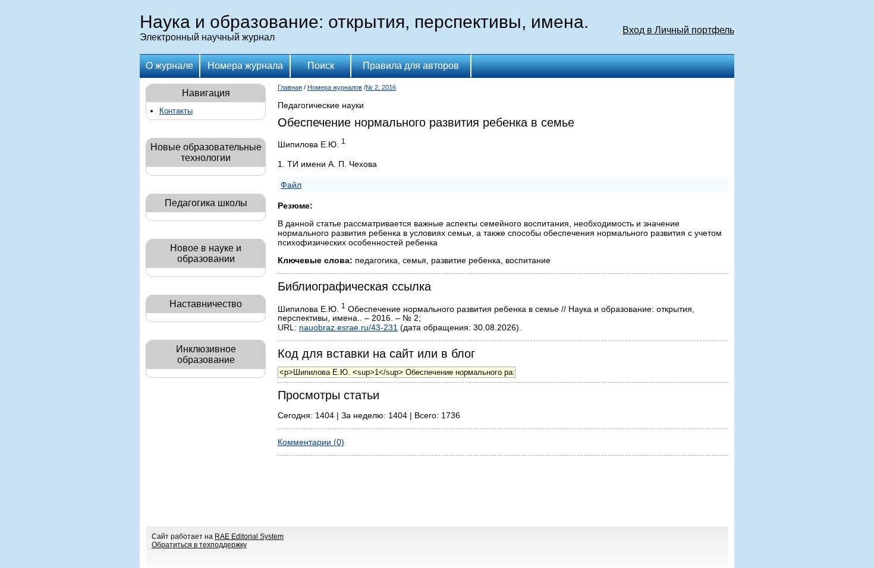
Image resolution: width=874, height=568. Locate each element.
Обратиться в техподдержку (199, 545)
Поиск (320, 66)
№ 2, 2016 (381, 87)
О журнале (169, 66)
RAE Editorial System (249, 536)
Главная (290, 87)
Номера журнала (245, 66)
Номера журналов (334, 87)
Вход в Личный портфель (678, 30)
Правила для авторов (411, 66)
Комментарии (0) (311, 442)
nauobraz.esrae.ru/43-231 (348, 327)
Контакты (176, 110)
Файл (291, 185)
